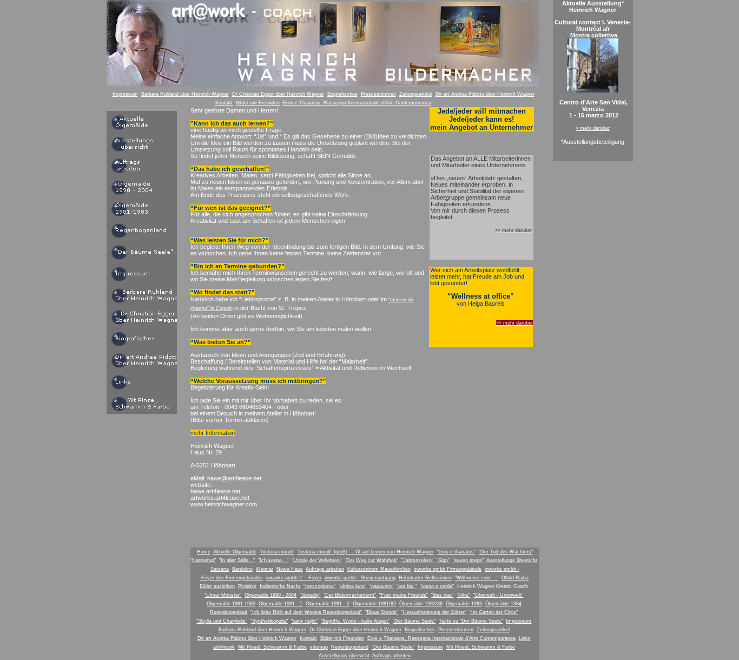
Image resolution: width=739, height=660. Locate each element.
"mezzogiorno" (319, 586)
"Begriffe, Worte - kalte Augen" (355, 621)
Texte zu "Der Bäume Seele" (471, 621)
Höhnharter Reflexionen (425, 577)
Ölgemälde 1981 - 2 (327, 603)
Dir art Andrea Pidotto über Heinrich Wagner (485, 94)
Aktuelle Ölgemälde (234, 552)
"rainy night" (304, 621)
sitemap (319, 647)
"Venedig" (310, 595)
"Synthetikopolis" (269, 621)
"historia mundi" (277, 552)
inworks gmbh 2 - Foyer (293, 577)
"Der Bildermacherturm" (350, 595)
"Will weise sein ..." (476, 577)
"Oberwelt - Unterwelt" (498, 595)
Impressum (125, 94)
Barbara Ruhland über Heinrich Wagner (185, 94)
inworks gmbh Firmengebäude (447, 569)
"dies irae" (442, 595)
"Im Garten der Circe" (494, 612)
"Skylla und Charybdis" (221, 621)
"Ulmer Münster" (222, 595)
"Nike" (463, 595)
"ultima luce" (352, 586)
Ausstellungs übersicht (511, 560)
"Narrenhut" (203, 560)
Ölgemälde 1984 (503, 603)
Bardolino (242, 569)
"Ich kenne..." (273, 560)
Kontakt (224, 102)
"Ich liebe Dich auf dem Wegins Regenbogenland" (306, 612)
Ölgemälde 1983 (464, 603)
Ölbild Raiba (515, 577)
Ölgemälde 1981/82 (374, 603)
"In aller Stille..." (237, 560)
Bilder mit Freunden (258, 102)
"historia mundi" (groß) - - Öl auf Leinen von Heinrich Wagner (366, 552)
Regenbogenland (228, 612)
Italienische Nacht (280, 586)
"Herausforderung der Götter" (433, 612)
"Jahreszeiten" (417, 560)
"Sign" (443, 560)
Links (525, 638)
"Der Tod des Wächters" (506, 552)
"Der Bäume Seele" (414, 621)
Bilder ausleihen (217, 586)
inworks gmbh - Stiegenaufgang (360, 577)
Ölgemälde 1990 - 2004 (270, 595)
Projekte (247, 586)
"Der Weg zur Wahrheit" (371, 560)
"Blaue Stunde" (381, 612)
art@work (224, 647)
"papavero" (381, 586)
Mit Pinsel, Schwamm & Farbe (272, 647)
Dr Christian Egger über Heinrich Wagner (278, 94)
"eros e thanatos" (456, 552)
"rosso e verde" (437, 586)
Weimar (264, 569)
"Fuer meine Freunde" (403, 595)
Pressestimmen (378, 94)
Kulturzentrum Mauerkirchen (379, 569)
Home (203, 552)
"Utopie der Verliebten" (316, 560)
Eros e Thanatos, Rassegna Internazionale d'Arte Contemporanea (357, 102)
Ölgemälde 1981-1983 (231, 603)
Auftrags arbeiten (325, 569)
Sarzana (219, 569)
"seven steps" (468, 560)
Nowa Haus (289, 569)
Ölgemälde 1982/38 (421, 603)
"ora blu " (407, 586)
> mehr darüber (593, 128)
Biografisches (342, 94)
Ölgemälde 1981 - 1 (280, 603)
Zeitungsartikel (415, 94)
